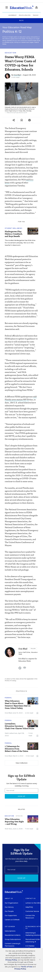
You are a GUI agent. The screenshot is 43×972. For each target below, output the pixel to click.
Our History (9, 907)
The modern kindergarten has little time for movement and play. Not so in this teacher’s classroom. (20, 242)
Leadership (12, 15)
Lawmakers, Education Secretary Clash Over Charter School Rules (19, 726)
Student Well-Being (13, 228)
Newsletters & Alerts (12, 935)
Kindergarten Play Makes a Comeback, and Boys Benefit (14, 234)
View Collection (21, 763)
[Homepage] (21, 7)
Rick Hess (8, 829)
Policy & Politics (24, 15)
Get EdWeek (10, 926)
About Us (9, 898)
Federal (8, 698)
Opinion (19, 816)
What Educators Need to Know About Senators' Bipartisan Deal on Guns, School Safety (17, 704)
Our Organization (11, 903)
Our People (9, 911)
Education (10, 53)
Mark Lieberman (11, 733)
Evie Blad (17, 75)
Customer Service (32, 911)
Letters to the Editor (33, 903)
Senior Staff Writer (24, 652)
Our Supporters (11, 915)
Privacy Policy (11, 960)
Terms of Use (26, 967)
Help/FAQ (29, 907)
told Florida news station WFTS (21, 398)
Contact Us (30, 898)
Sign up (21, 878)
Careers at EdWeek (12, 920)
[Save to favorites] (21, 120)
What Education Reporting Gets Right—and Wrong (14, 821)
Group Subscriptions (13, 939)
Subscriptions (10, 931)
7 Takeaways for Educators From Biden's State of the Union (16, 748)
